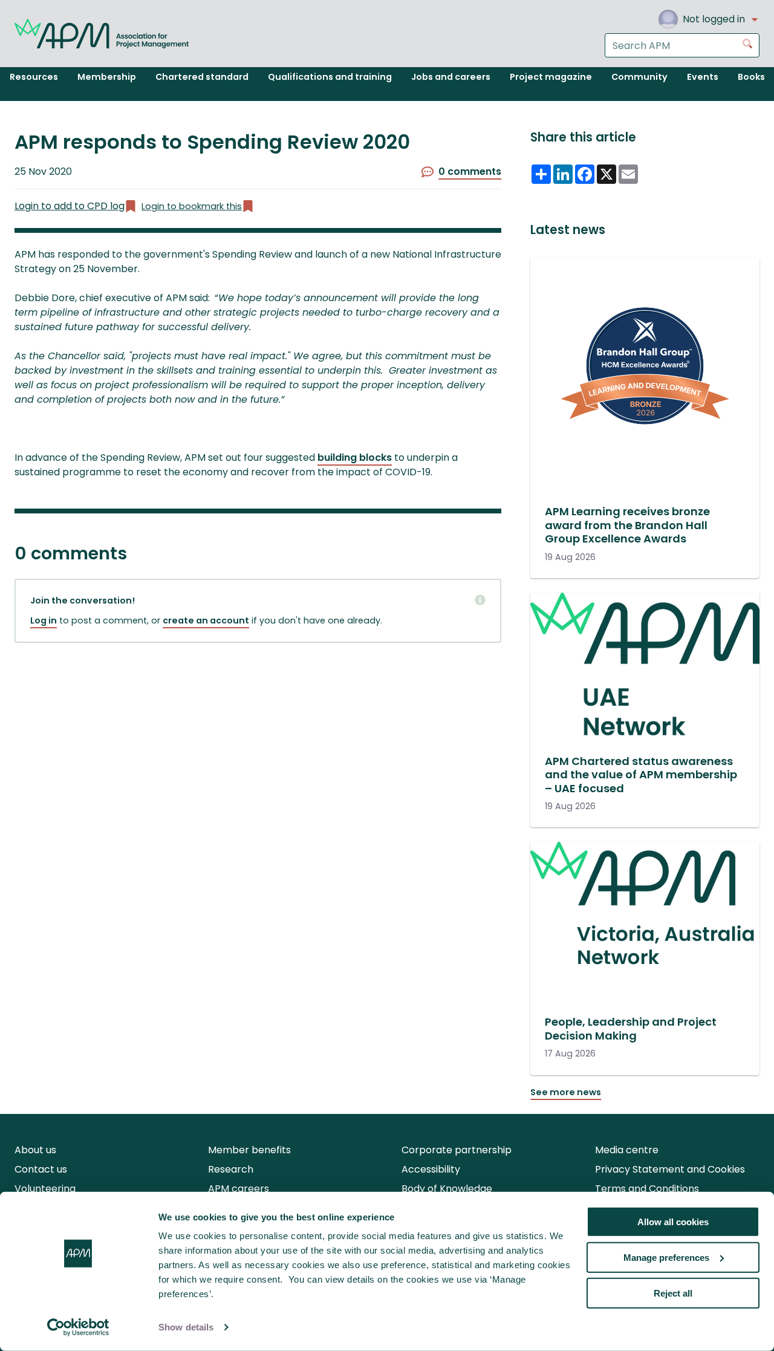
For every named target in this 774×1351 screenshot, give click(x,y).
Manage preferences (666, 1257)
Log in (43, 620)
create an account (206, 620)
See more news (565, 1092)
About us (35, 1150)
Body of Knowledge (447, 1189)
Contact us (41, 1169)
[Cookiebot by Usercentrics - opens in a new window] (78, 1327)
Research (230, 1169)
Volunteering (45, 1189)
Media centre (627, 1150)
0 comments (469, 171)
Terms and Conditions (647, 1189)
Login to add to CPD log (70, 206)
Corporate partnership (457, 1150)
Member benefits (249, 1150)
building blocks (354, 457)
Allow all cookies (673, 1222)
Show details (185, 1327)
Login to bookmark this (191, 206)
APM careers (238, 1189)
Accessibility (431, 1169)
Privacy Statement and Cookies (670, 1169)
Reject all (673, 1293)
